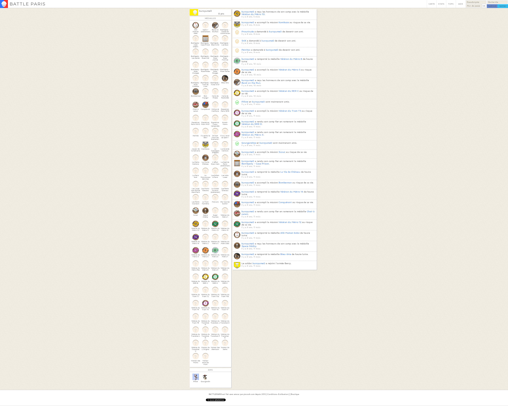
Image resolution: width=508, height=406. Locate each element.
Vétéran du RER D (252, 124)
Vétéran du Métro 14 (291, 191)
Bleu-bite (285, 254)
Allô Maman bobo (290, 233)
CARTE (431, 4)
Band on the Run (251, 83)
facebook (492, 6)
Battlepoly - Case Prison (255, 163)
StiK (244, 40)
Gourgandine (249, 143)
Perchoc (246, 50)
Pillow (245, 101)
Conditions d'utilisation (277, 394)
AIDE (460, 4)
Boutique (295, 394)
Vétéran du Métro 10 (253, 14)
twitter (502, 6)
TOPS (451, 4)
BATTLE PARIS (28, 3)
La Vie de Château (290, 172)
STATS (441, 4)
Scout (282, 152)
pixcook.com (249, 394)
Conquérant (285, 202)
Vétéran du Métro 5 (289, 69)
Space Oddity (249, 246)
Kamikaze (284, 22)
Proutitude (248, 31)
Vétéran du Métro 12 (290, 222)
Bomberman (285, 182)
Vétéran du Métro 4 (253, 135)
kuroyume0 (205, 11)
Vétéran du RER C (289, 91)
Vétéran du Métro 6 (291, 59)
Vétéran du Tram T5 (290, 111)
